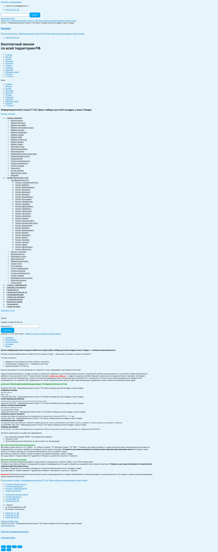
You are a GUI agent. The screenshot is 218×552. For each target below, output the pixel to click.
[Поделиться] (8, 546)
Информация (10, 340)
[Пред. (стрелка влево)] (3, 549)
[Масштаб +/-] (19, 546)
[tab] (79, 338)
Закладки (9, 70)
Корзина (5, 28)
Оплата (8, 59)
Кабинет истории (32, 334)
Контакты (9, 63)
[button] (8, 114)
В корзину (7, 330)
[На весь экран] (14, 546)
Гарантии (9, 68)
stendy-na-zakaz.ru (57, 376)
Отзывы (8, 65)
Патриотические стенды (50, 334)
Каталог (8, 57)
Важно (8, 346)
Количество (6, 326)
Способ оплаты (11, 342)
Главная (8, 55)
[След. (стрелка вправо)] (8, 549)
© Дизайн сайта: (8, 538)
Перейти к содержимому (11, 2)
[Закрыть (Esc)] (3, 546)
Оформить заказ (12, 72)
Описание (9, 338)
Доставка (9, 61)
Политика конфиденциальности (14, 532)
